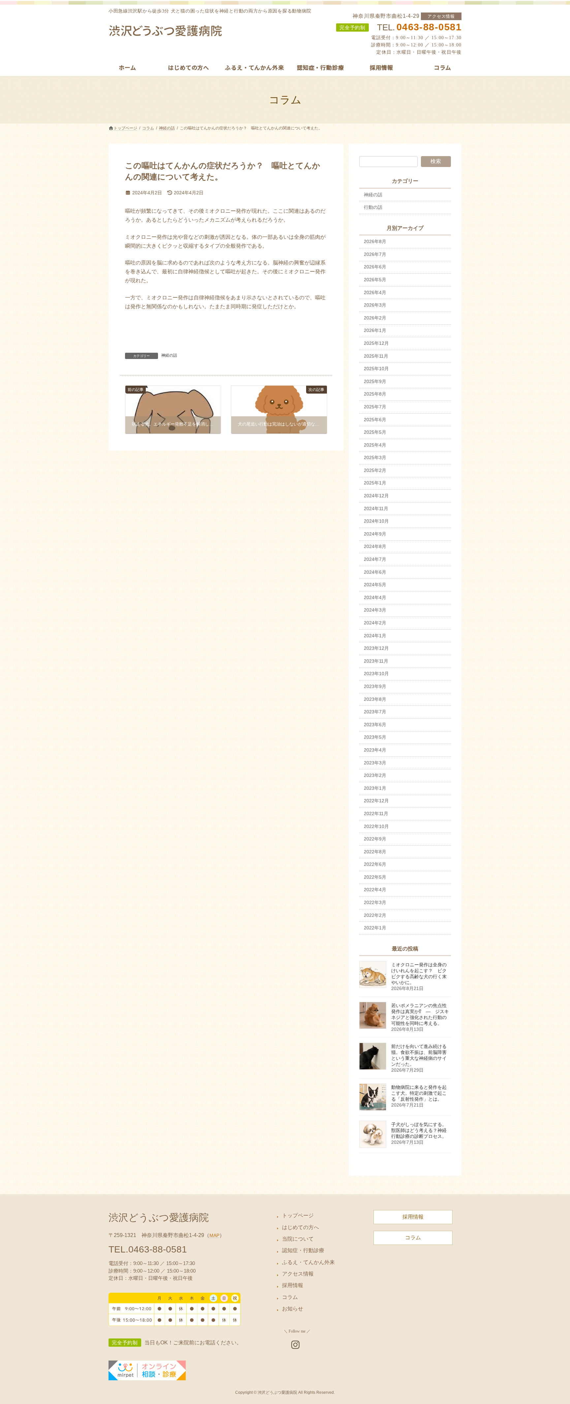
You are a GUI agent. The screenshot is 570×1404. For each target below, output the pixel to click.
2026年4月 (375, 292)
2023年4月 (375, 750)
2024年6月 (375, 572)
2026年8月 (375, 241)
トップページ (298, 1215)
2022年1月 (375, 927)
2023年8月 (375, 699)
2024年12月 (376, 495)
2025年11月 (376, 356)
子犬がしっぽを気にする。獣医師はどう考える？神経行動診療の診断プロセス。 (419, 1130)
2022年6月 (375, 864)
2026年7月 (375, 254)
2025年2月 (375, 470)
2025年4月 (375, 445)
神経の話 (169, 355)
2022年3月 (375, 902)
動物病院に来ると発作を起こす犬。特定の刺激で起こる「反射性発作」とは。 (419, 1093)
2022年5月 (375, 877)
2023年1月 (375, 788)
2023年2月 (375, 775)
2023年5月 (375, 737)
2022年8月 (375, 851)
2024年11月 (376, 508)
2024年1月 (375, 635)
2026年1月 (375, 330)
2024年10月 (376, 521)
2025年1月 (375, 482)
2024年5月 (375, 584)
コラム (290, 1297)
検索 (435, 161)
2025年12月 (376, 343)
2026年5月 (375, 279)
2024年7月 (375, 559)
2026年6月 (375, 266)
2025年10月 (376, 368)
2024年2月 (375, 622)
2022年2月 (375, 915)
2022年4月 (375, 889)
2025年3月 (375, 457)
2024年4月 (375, 597)
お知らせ (292, 1308)
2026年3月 (375, 305)
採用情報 (292, 1285)
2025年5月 (375, 432)
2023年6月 (375, 724)
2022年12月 (376, 800)
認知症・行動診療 (303, 1250)
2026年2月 (375, 317)
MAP (214, 1235)
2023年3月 (375, 762)
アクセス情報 (441, 16)
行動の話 (373, 207)
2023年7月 (375, 711)
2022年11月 (376, 813)
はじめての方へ (300, 1227)
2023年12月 (376, 648)
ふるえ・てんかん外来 (308, 1262)
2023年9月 (375, 686)
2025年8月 (375, 394)
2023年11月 (376, 661)
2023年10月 (376, 673)
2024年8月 (375, 546)
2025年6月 (375, 419)
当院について (298, 1239)
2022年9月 (375, 838)
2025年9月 (375, 381)
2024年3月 (375, 610)
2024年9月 (375, 534)
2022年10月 (376, 826)
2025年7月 (375, 406)
